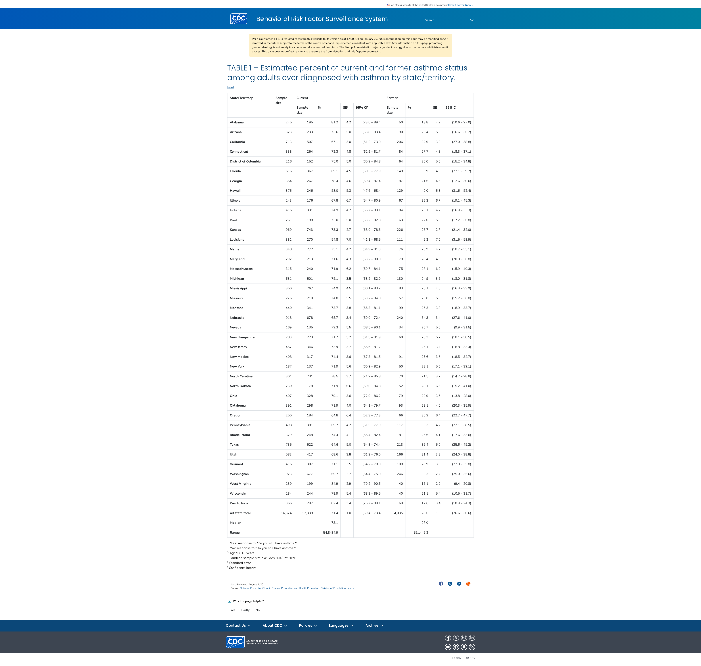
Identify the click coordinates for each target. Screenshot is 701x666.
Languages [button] (339, 625)
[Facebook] (448, 638)
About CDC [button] (273, 625)
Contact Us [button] (236, 625)
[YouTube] (448, 647)
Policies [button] (306, 625)
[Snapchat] (464, 647)
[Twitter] (456, 638)
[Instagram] (464, 638)
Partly (245, 610)
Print (230, 87)
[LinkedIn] (472, 638)
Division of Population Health (337, 588)
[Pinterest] (456, 647)
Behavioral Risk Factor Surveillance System (322, 19)
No (258, 610)
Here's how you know (460, 5)
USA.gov (470, 658)
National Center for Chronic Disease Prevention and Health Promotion (279, 588)
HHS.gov (456, 658)
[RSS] (472, 647)
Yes (233, 610)
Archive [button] (372, 625)
